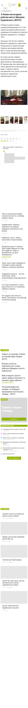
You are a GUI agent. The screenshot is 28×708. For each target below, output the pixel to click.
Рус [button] (5, 8)
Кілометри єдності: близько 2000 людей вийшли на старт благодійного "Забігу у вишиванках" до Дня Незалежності (13, 251)
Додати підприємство (14, 458)
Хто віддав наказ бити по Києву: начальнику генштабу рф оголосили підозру (14, 298)
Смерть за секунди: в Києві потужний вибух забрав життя (13, 356)
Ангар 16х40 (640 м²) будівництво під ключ (10, 607)
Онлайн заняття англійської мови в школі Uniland (13, 515)
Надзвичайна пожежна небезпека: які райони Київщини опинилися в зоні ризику (12, 228)
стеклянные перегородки (12, 560)
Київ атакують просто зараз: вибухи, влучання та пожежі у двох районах (13, 378)
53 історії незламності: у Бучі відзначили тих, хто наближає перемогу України (13, 287)
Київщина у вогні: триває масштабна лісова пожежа (12, 239)
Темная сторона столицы (11, 409)
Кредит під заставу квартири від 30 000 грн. (13, 538)
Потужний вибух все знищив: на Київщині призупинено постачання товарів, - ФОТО (12, 390)
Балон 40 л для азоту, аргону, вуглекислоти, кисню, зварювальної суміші (13, 583)
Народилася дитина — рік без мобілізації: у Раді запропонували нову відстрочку (14, 276)
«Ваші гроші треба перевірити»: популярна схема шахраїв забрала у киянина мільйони (14, 265)
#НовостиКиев (4, 134)
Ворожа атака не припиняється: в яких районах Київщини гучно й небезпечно (13, 367)
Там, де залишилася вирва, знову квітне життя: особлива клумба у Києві (13, 216)
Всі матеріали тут (14, 419)
